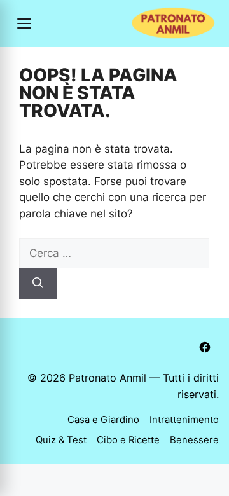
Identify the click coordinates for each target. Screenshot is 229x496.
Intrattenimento (184, 419)
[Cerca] (38, 283)
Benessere (194, 440)
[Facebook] (205, 347)
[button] (24, 24)
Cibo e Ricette (128, 440)
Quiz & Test (61, 440)
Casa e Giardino (103, 419)
